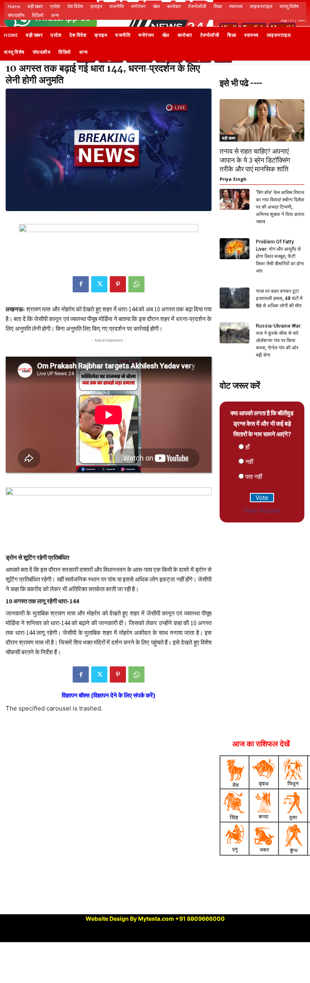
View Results (262, 510)
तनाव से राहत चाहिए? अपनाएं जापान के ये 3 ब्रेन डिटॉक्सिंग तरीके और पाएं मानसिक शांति (255, 160)
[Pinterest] (118, 284)
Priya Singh (233, 179)
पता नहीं (253, 476)
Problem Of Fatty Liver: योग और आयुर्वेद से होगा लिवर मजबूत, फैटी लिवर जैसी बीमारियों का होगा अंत (280, 256)
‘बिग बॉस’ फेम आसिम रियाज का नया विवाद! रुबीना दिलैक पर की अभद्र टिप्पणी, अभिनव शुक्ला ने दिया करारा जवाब (280, 207)
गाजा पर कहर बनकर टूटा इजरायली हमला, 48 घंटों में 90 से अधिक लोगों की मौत (279, 298)
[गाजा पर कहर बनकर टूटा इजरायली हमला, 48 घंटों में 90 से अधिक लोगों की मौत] (234, 298)
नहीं (249, 461)
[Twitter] (99, 284)
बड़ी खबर (228, 138)
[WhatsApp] (136, 284)
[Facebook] (81, 284)
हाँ (247, 447)
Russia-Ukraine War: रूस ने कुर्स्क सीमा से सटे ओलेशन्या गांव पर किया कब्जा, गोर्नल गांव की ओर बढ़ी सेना (279, 340)
